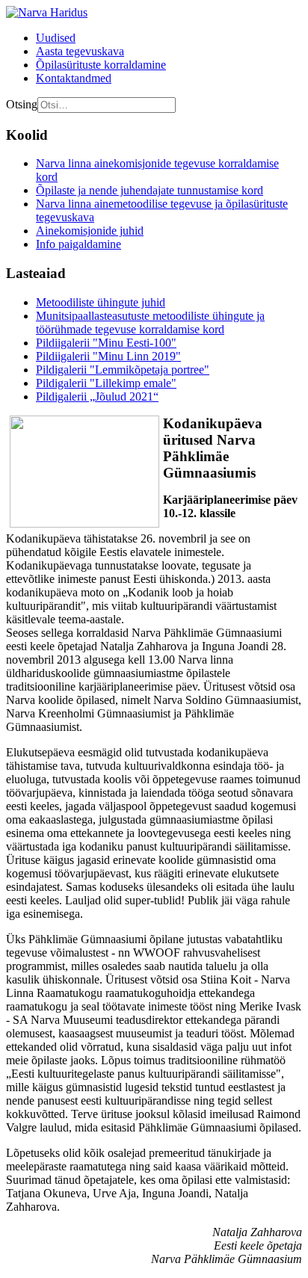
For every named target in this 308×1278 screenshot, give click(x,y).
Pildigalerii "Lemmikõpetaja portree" (122, 369)
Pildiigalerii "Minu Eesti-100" (106, 342)
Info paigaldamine (78, 244)
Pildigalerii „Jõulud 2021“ (97, 396)
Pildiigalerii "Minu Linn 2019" (108, 356)
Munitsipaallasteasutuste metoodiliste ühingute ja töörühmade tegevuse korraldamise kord (150, 322)
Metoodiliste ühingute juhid (100, 302)
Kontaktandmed (73, 78)
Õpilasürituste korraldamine (101, 64)
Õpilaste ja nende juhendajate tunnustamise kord (149, 190)
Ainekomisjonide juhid (90, 230)
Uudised (56, 37)
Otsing (21, 104)
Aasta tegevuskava (80, 51)
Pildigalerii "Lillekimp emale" (106, 383)
